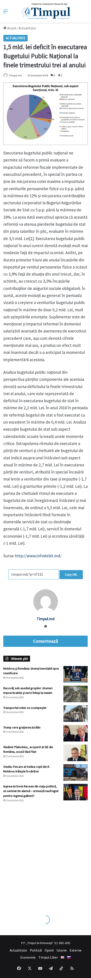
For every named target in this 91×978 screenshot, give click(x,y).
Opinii (49, 950)
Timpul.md (15, 75)
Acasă (11, 28)
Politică (36, 950)
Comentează (45, 641)
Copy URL (71, 574)
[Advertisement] (45, 854)
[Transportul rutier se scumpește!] (75, 713)
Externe (76, 950)
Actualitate (27, 28)
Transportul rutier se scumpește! (24, 708)
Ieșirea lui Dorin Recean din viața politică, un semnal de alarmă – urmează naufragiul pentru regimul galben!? (30, 791)
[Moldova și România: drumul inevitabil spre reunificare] (75, 674)
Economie (28, 957)
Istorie (62, 950)
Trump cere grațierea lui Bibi (21, 727)
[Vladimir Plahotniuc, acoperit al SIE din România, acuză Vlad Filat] (75, 753)
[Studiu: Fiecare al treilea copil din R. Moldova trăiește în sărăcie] (75, 772)
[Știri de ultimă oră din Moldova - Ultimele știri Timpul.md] (45, 11)
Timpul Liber (48, 957)
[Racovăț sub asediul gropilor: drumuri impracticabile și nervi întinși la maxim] (75, 694)
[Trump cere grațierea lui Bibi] (75, 733)
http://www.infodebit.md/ (38, 555)
